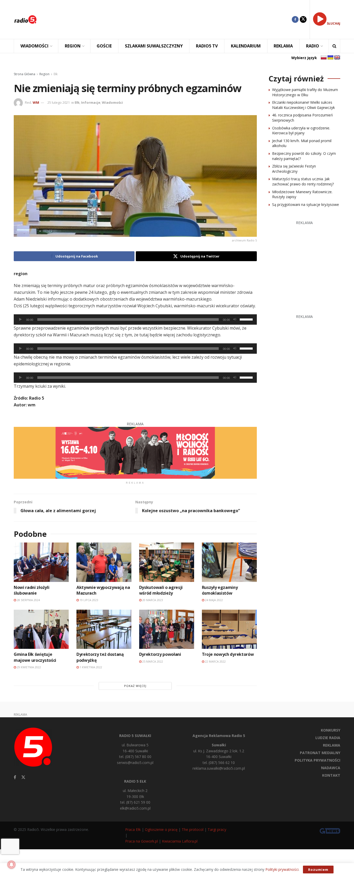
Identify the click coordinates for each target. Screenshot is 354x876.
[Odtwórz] (20, 319)
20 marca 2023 (152, 600)
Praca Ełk (133, 829)
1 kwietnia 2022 (90, 667)
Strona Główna (24, 74)
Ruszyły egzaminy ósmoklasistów (220, 590)
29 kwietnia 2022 (28, 667)
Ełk (56, 74)
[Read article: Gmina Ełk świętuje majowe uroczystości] (41, 629)
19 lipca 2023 (88, 600)
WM (36, 102)
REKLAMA (283, 46)
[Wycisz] (234, 319)
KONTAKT (331, 775)
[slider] (247, 319)
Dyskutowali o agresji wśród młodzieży (161, 590)
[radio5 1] (135, 452)
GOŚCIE (104, 46)
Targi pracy (217, 829)
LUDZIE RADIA (327, 737)
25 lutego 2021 (58, 102)
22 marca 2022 (215, 661)
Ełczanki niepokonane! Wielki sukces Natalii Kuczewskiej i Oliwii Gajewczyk (303, 105)
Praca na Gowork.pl (141, 841)
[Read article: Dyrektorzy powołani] (166, 629)
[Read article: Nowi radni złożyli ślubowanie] (41, 562)
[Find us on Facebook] (295, 19)
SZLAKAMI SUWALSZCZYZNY (154, 46)
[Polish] (324, 57)
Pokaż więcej (135, 686)
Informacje (90, 102)
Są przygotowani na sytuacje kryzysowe (305, 204)
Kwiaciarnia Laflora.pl (179, 841)
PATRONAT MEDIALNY (320, 752)
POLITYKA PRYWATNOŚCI (317, 760)
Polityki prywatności (282, 869)
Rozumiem (318, 869)
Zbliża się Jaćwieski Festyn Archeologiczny (294, 169)
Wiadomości (112, 102)
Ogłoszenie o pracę (161, 829)
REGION (73, 46)
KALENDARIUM (246, 46)
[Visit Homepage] (25, 19)
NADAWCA (330, 767)
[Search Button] (334, 46)
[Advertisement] (168, 19)
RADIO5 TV (207, 46)
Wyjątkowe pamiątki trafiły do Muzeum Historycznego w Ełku (305, 92)
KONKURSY (330, 730)
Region (44, 74)
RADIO (312, 46)
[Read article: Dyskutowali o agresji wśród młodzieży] (166, 562)
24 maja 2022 (213, 600)
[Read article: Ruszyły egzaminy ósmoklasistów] (229, 562)
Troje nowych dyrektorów (228, 654)
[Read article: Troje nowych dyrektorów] (229, 629)
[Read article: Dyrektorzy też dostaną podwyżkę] (103, 629)
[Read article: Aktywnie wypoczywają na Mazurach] (103, 562)
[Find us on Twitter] (303, 19)
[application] (135, 319)
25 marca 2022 (152, 661)
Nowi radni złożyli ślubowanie (31, 590)
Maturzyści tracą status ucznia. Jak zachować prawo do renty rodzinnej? (303, 181)
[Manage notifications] (11, 864)
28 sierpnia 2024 (28, 600)
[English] (337, 57)
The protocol (192, 829)
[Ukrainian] (330, 57)
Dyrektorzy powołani (160, 654)
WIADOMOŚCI (34, 46)
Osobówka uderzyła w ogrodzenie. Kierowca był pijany (301, 131)
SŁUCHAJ (333, 23)
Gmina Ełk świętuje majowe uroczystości (35, 657)
